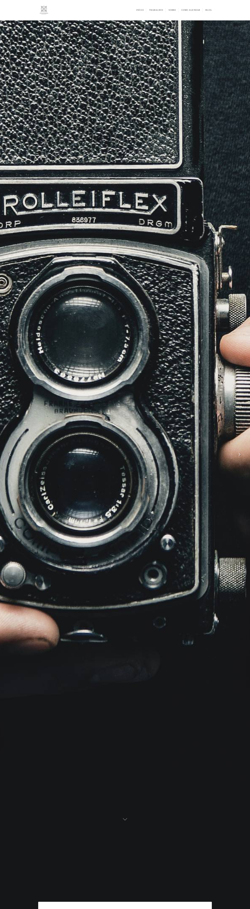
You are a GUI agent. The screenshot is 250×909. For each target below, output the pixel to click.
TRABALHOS (156, 10)
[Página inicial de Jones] (47, 10)
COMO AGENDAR (190, 10)
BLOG (208, 10)
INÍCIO (140, 10)
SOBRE (172, 10)
